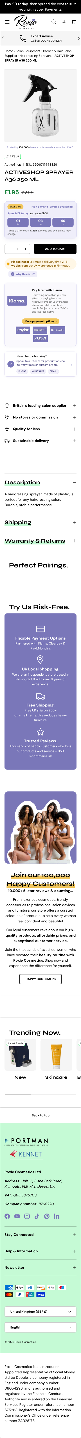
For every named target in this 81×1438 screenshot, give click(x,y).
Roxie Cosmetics (25, 1342)
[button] (74, 22)
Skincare (56, 1077)
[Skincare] (56, 1054)
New (20, 1077)
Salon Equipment (28, 51)
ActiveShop (12, 164)
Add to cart (55, 249)
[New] (20, 1054)
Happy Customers (40, 979)
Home (8, 51)
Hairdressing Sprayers (36, 56)
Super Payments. (48, 9)
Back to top (41, 1115)
